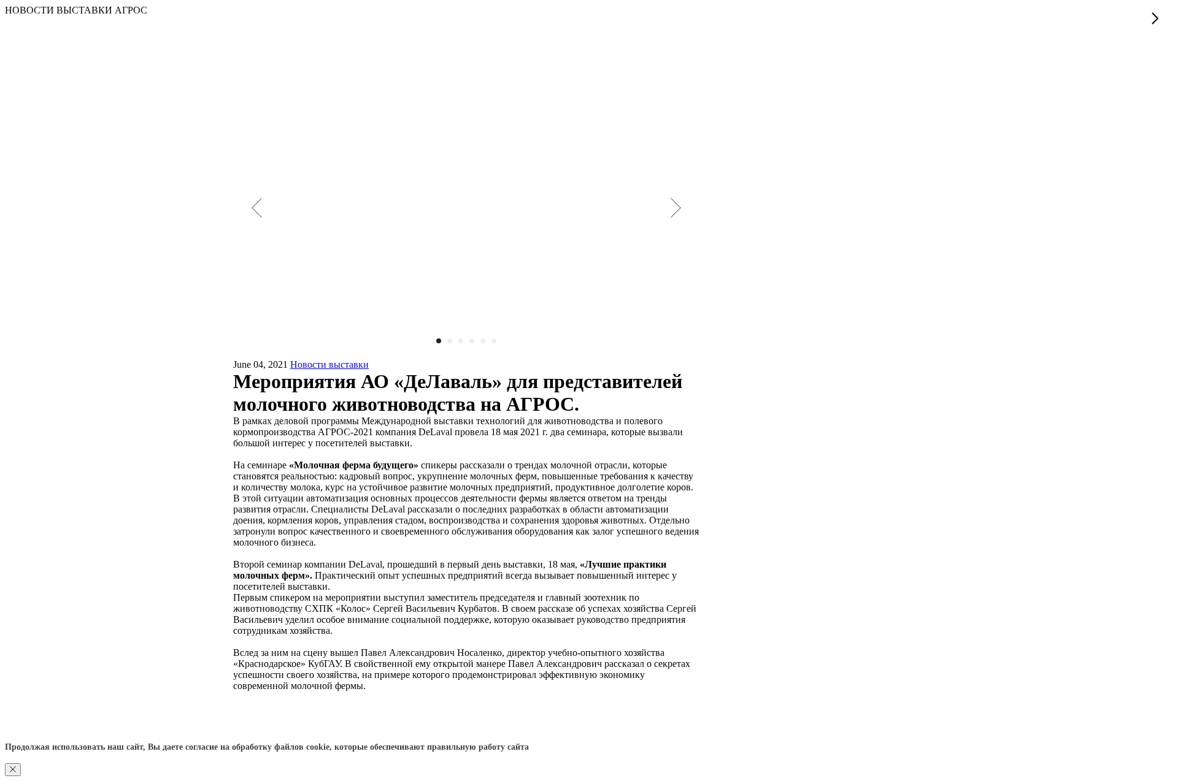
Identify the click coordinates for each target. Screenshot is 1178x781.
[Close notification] (13, 769)
